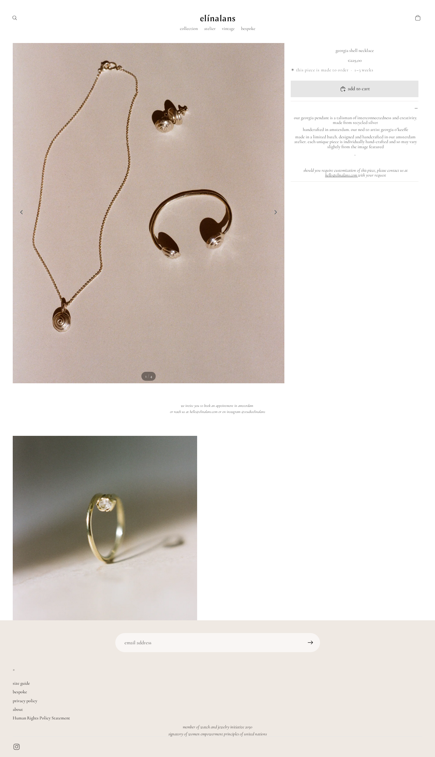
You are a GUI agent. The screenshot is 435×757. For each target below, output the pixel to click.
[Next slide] (277, 213)
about (18, 709)
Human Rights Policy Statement (41, 718)
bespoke (20, 692)
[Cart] (418, 18)
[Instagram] (16, 747)
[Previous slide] (20, 213)
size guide (21, 683)
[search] (15, 18)
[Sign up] (310, 642)
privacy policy (25, 700)
